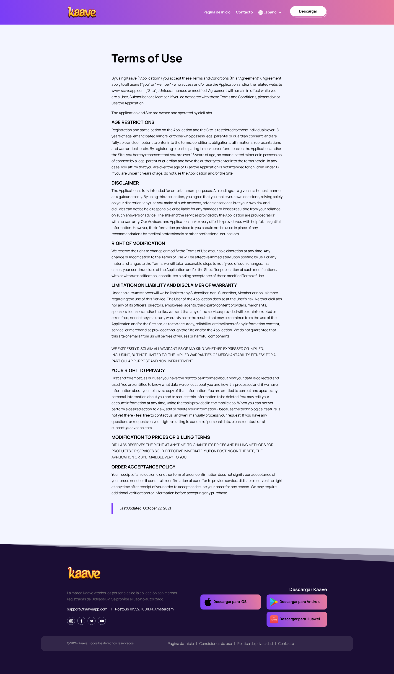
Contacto (244, 12)
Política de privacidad (255, 643)
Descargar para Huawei (299, 619)
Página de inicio (217, 12)
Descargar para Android (299, 601)
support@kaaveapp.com (87, 609)
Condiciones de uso (215, 643)
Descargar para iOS (229, 601)
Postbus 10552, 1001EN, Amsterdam (144, 609)
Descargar (308, 11)
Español (270, 12)
